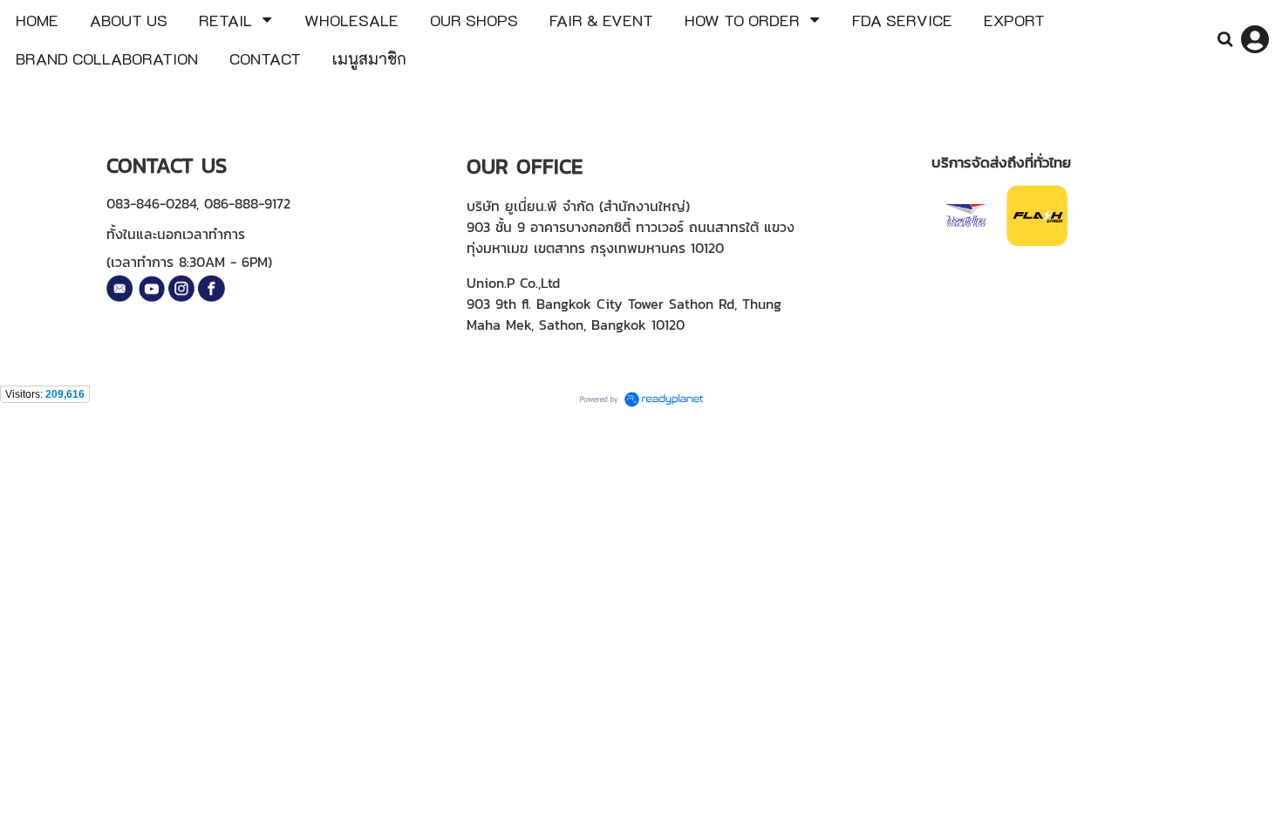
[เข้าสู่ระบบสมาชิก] (1255, 39)
